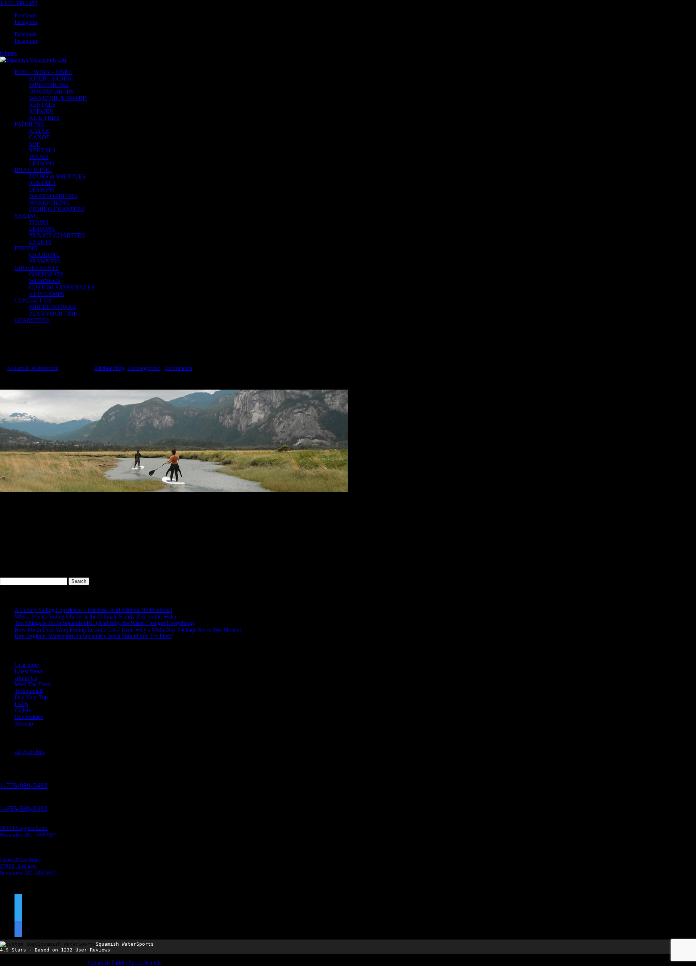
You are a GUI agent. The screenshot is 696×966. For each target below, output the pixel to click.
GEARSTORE (32, 320)
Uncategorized (144, 368)
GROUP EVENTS (36, 268)
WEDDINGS (45, 281)
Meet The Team (32, 684)
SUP (34, 144)
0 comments (178, 368)
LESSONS (42, 163)
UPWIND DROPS (51, 92)
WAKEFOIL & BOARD (58, 98)
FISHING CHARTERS (56, 209)
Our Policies (28, 717)
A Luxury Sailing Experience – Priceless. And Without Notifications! (93, 610)
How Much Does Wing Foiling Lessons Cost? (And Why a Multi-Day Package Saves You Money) (127, 629)
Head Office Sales (20, 859)
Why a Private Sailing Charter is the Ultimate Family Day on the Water (95, 616)
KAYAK (39, 131)
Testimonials (28, 691)
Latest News (28, 671)
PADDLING (29, 124)
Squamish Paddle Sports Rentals (124, 962)
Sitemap (23, 723)
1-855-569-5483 (18, 3)
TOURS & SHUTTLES (57, 176)
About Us (25, 678)
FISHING (26, 248)
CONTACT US (32, 300)
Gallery (23, 710)
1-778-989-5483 (23, 785)
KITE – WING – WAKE (43, 72)
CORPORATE (46, 274)
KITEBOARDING (51, 78)
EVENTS (40, 242)
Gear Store (26, 665)
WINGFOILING (49, 85)
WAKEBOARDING (53, 196)
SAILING (26, 216)
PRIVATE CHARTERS (57, 235)
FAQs (21, 704)
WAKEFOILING (49, 203)
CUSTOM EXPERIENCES (62, 287)
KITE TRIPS (44, 118)
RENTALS (42, 105)
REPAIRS (41, 111)
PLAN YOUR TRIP (53, 314)
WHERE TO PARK (52, 307)
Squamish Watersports (32, 368)
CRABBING (44, 255)
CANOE (39, 137)
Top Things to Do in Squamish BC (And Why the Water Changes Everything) (104, 623)
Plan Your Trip (31, 697)
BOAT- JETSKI (33, 170)
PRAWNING (45, 261)
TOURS (39, 157)
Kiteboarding (109, 368)
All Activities (29, 752)
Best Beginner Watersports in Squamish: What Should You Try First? (93, 636)
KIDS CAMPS (46, 294)
